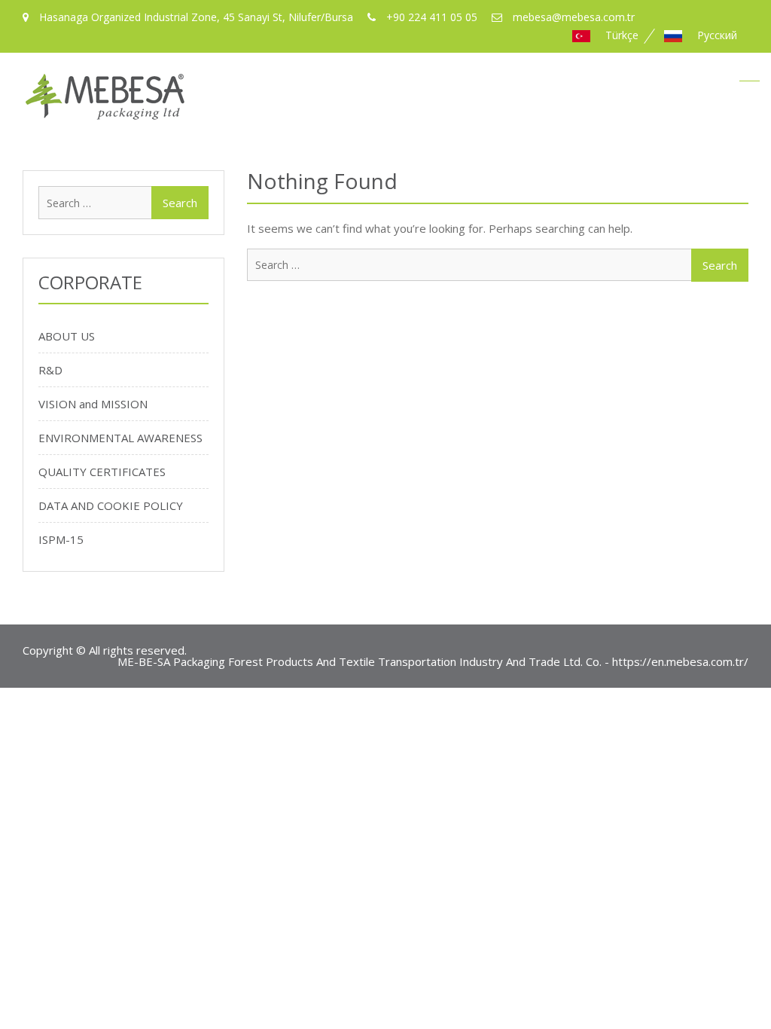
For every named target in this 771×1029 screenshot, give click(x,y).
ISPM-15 (61, 539)
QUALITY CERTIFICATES (102, 471)
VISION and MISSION (93, 403)
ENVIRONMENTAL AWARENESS (120, 437)
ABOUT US (66, 336)
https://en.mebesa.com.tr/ (680, 661)
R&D (50, 369)
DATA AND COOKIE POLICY (110, 505)
